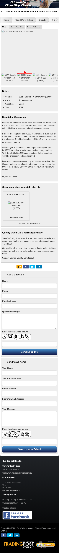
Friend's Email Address (13, 399)
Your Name (7, 368)
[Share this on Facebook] (26, 266)
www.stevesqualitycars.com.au (19, 472)
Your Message (8, 409)
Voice (4, 469)
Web (4, 473)
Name (5, 281)
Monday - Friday (9, 499)
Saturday (6, 503)
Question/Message (11, 311)
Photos (4, 27)
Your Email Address (11, 378)
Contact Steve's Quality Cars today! (18, 258)
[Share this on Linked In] (39, 266)
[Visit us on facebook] (17, 515)
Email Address (9, 301)
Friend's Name (9, 388)
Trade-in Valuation (33, 27)
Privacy (38, 528)
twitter (10, 535)
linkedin (17, 535)
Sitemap (4, 530)
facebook (4, 535)
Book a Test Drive (17, 27)
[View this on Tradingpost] (19, 266)
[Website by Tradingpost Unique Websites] (29, 544)
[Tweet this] (32, 266)
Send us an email (49, 528)
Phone (5, 291)
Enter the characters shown (15, 332)
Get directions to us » (11, 490)
